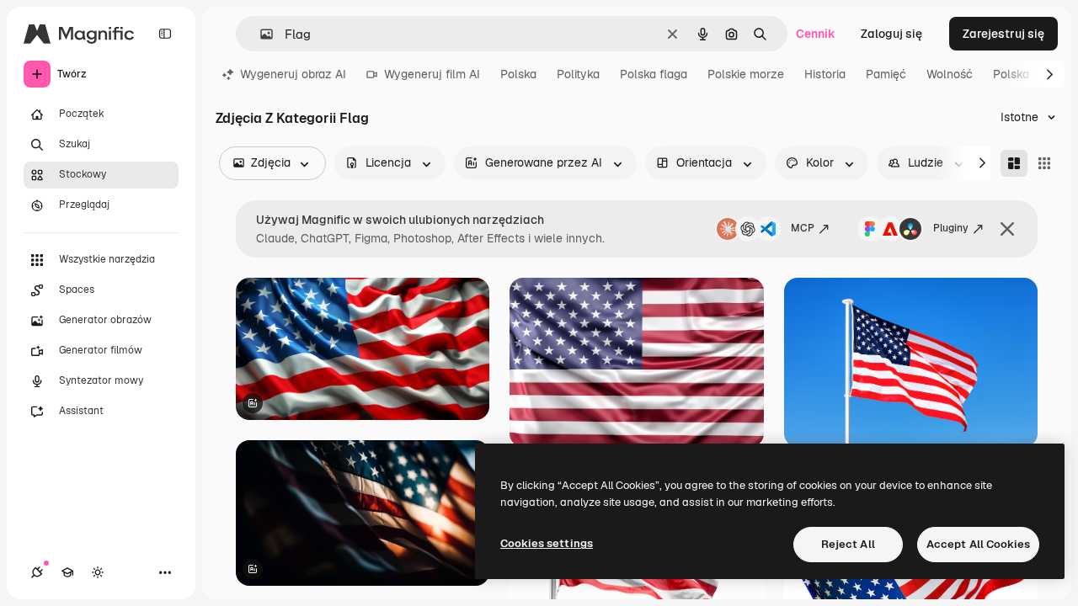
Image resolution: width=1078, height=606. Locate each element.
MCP (802, 228)
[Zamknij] (1007, 229)
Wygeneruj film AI (432, 74)
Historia (825, 74)
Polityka (578, 74)
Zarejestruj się (1003, 33)
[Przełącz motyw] (97, 572)
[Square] (1044, 163)
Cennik (815, 33)
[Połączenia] (37, 572)
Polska (518, 74)
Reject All (848, 544)
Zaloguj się (891, 33)
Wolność (949, 74)
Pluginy (951, 228)
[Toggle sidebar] (165, 33)
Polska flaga (653, 74)
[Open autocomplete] (260, 34)
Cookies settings (546, 543)
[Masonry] (1014, 163)
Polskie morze (745, 74)
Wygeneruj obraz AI (293, 74)
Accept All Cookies (978, 544)
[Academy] (67, 572)
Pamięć (886, 74)
